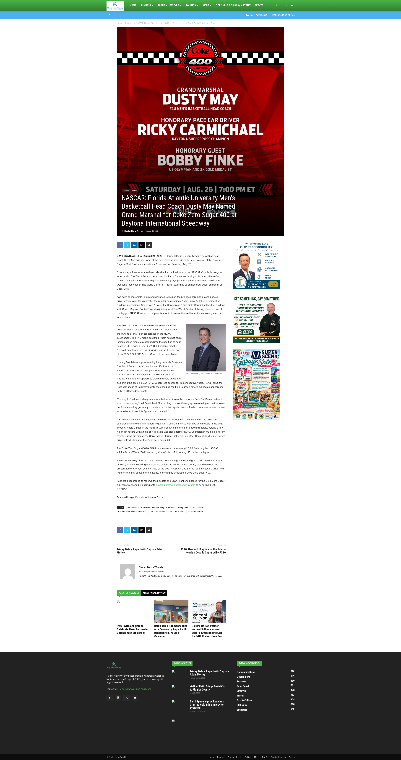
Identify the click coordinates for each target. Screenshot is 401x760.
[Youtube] (292, 5)
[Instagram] (281, 5)
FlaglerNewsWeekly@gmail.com (135, 688)
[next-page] (124, 643)
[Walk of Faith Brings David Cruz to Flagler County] (179, 690)
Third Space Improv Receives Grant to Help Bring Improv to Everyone (207, 704)
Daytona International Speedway (132, 511)
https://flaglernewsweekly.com (151, 571)
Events (259, 5)
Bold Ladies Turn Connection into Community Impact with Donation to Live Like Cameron (170, 631)
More (206, 5)
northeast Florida (195, 511)
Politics (191, 5)
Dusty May (160, 511)
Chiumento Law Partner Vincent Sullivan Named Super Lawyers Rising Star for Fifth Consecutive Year (207, 631)
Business (146, 5)
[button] (109, 14)
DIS (151, 511)
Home (133, 5)
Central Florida (198, 507)
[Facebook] (276, 5)
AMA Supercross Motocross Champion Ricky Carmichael (150, 507)
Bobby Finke (183, 507)
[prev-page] (119, 643)
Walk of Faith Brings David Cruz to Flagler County (208, 688)
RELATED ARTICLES (129, 592)
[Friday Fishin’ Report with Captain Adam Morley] (179, 675)
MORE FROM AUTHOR (154, 592)
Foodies (134, 191)
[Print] (149, 245)
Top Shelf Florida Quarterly (233, 5)
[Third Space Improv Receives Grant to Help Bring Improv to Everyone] (179, 705)
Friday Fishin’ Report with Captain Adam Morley (140, 551)
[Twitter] (286, 5)
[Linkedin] (134, 245)
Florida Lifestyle (168, 5)
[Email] (141, 245)
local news (179, 511)
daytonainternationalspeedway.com (175, 484)
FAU (170, 511)
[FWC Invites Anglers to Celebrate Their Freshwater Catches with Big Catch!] (134, 611)
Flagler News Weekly (133, 231)
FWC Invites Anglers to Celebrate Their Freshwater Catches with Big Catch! (132, 629)
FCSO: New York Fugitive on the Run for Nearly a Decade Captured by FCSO (203, 551)
